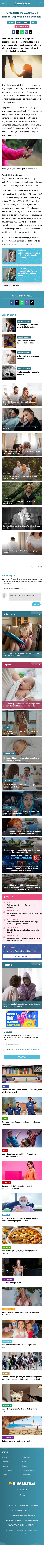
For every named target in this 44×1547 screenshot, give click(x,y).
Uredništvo (23, 1505)
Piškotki (28, 1510)
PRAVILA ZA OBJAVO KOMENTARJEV (13, 588)
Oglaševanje (11, 1505)
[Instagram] (23, 1494)
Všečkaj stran (23, 956)
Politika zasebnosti (14, 1520)
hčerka (22, 296)
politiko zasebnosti (34, 1049)
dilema (29, 296)
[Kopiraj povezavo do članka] (30, 32)
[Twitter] (17, 32)
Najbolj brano (11, 897)
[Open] (5, 3)
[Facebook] (13, 32)
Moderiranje (17, 1510)
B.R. (12, 22)
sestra (15, 296)
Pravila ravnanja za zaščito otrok (22, 1525)
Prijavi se (36, 604)
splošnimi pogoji (20, 1049)
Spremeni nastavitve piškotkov (22, 1515)
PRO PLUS (34, 1505)
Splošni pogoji (31, 1520)
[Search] (41, 3)
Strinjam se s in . (23, 1051)
